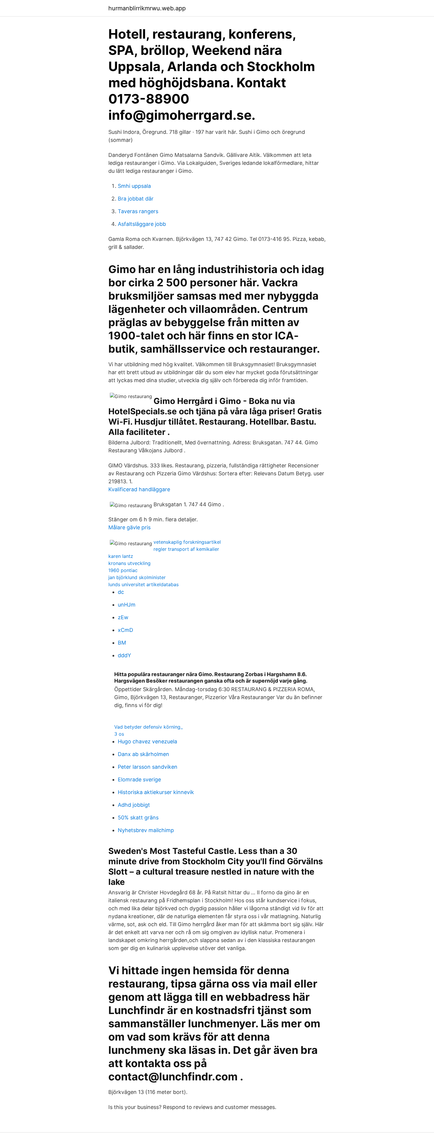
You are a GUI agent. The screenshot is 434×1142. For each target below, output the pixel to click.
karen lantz (120, 556)
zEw (123, 617)
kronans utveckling (129, 563)
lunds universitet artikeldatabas (143, 584)
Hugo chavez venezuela (147, 741)
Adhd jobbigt (134, 805)
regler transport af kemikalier (186, 549)
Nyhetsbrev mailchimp (146, 830)
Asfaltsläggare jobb (142, 224)
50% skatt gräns (138, 817)
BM (122, 643)
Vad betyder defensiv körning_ (148, 727)
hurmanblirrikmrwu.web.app (147, 8)
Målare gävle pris (129, 527)
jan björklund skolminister (137, 577)
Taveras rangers (138, 211)
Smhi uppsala (134, 186)
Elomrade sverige (139, 779)
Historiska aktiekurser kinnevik (156, 792)
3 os (119, 734)
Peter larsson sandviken (147, 767)
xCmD (125, 630)
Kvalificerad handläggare (139, 489)
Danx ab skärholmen (143, 754)
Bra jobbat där (136, 198)
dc (121, 592)
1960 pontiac (123, 570)
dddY (124, 655)
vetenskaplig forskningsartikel (187, 542)
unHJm (127, 605)
